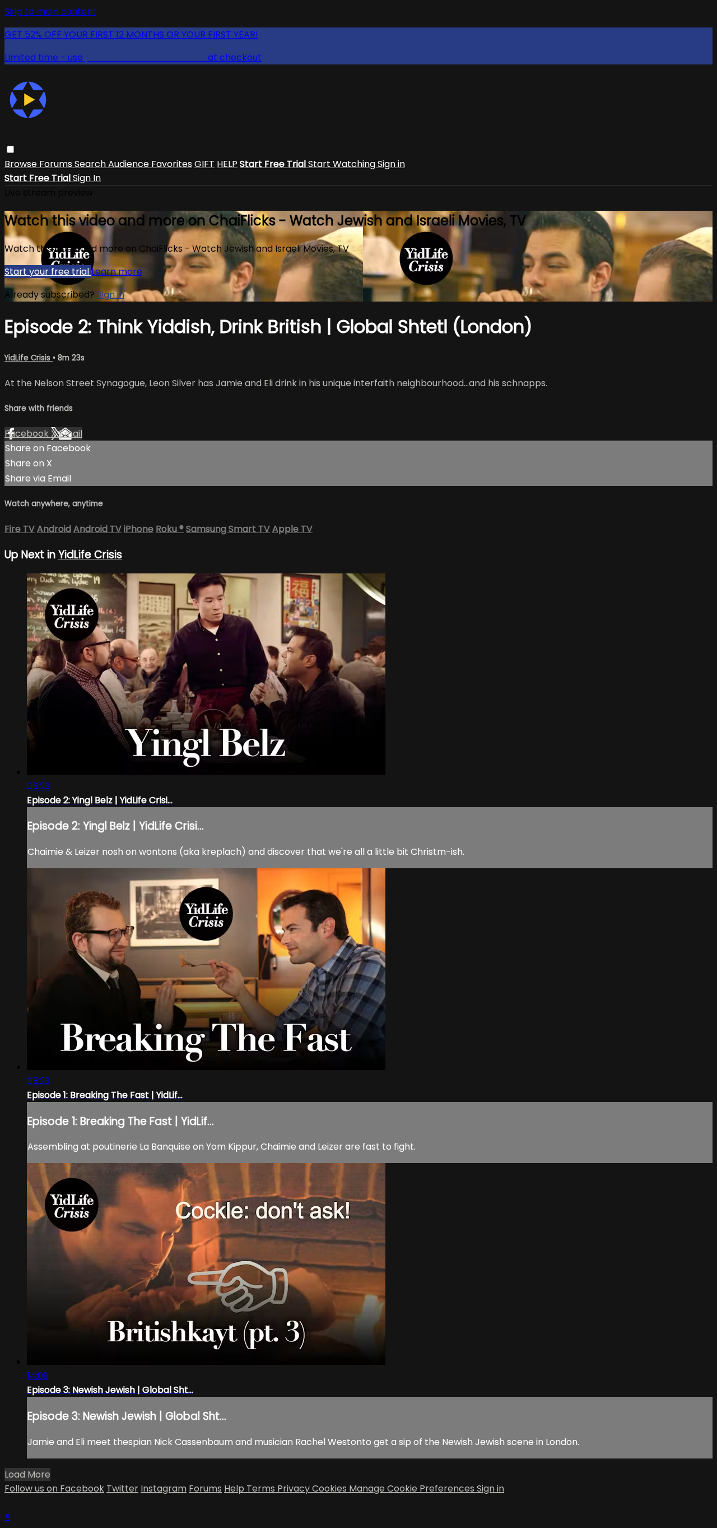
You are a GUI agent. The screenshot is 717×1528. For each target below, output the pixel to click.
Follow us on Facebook (54, 1488)
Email (70, 433)
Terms (261, 1488)
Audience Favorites (150, 164)
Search (91, 164)
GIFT (204, 164)
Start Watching (343, 164)
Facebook (27, 433)
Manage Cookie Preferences (413, 1488)
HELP (227, 164)
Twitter (122, 1488)
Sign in (391, 164)
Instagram (164, 1488)
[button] (10, 149)
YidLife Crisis (28, 358)
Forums (57, 164)
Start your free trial (47, 271)
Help (235, 1488)
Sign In (87, 178)
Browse (21, 164)
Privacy (294, 1488)
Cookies (330, 1488)
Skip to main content (50, 11)
